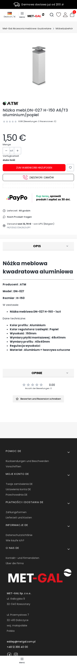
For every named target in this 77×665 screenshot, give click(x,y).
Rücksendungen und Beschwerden (27, 461)
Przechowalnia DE (16, 494)
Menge (7, 144)
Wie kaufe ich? (15, 540)
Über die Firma (15, 563)
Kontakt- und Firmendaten (22, 558)
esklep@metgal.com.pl (21, 641)
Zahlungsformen (16, 512)
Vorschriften (13, 466)
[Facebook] (9, 654)
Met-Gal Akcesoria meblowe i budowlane (27, 28)
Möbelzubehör (64, 28)
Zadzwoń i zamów (41, 177)
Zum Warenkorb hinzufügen (34, 167)
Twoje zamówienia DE (19, 484)
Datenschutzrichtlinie (19, 535)
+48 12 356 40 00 (17, 647)
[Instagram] (15, 654)
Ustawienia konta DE (18, 489)
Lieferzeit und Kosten (19, 517)
